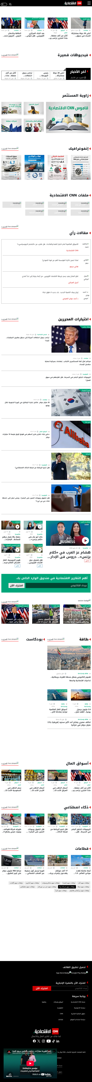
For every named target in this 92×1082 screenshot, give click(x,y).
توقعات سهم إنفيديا (69, 883)
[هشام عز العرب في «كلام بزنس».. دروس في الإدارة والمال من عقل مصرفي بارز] (68, 533)
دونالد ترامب (63, 19)
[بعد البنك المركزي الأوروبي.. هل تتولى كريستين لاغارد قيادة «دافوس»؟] (34, 23)
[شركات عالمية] (11, 125)
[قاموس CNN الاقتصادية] (68, 117)
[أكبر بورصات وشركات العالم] (11, 108)
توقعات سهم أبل (83, 883)
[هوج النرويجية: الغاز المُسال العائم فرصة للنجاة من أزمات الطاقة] (10, 548)
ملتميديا (85, 548)
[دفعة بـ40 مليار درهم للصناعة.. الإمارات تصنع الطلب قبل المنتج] (10, 525)
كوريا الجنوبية (86, 390)
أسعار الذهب (63, 771)
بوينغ (65, 856)
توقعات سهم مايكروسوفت (51, 883)
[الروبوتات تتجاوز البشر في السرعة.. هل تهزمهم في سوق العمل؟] (81, 819)
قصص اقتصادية (42, 334)
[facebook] (34, 1041)
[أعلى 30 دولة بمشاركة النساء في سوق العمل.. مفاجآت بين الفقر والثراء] (81, 23)
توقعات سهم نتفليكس (27, 887)
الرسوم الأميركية (23, 606)
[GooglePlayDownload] (79, 973)
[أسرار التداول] (34, 108)
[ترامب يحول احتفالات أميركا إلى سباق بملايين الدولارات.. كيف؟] (71, 339)
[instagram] (43, 1041)
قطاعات (85, 30)
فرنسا (40, 545)
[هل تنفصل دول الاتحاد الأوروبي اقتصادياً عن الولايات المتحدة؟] (33, 548)
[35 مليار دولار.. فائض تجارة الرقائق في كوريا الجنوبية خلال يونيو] (71, 402)
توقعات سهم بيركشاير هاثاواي (79, 890)
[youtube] (49, 1041)
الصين (88, 815)
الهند (88, 691)
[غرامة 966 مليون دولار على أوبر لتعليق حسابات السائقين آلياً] (11, 860)
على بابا (87, 422)
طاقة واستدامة (83, 673)
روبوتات (88, 486)
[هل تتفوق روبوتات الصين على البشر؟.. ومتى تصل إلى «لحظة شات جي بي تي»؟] (71, 498)
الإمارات (17, 522)
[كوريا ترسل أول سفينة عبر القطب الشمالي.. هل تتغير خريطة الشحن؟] (34, 860)
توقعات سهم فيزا (61, 890)
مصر (40, 522)
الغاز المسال (63, 691)
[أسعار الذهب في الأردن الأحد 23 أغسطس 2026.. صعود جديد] (34, 775)
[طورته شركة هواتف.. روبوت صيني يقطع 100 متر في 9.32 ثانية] (11, 819)
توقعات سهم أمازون (32, 883)
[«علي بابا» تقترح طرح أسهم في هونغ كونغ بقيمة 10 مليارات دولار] (71, 434)
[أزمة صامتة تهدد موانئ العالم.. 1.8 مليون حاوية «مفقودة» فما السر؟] (81, 860)
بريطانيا (87, 856)
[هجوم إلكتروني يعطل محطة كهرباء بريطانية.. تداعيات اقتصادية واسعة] (69, 658)
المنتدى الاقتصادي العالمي (38, 19)
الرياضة (88, 454)
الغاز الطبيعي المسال (13, 545)
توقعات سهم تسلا (83, 887)
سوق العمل (86, 19)
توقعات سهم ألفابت (16, 883)
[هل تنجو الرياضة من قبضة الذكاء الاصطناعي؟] (71, 466)
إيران (88, 647)
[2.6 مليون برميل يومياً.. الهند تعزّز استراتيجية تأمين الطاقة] (81, 694)
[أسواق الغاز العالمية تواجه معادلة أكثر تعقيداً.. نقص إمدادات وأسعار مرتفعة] (57, 694)
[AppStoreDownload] (63, 973)
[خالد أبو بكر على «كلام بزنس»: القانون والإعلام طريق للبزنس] (33, 525)
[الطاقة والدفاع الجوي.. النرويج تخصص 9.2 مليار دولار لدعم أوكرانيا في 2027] (11, 23)
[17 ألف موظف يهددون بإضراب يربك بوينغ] (58, 860)
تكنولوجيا (85, 374)
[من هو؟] (34, 125)
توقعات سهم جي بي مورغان (47, 887)
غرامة (19, 856)
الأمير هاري (86, 606)
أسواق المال (43, 431)
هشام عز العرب (85, 522)
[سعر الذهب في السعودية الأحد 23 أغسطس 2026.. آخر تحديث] (11, 775)
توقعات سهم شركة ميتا (67, 887)
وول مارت (56, 606)
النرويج (19, 19)
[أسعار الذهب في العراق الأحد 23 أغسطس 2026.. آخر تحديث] (58, 775)
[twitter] (57, 1041)
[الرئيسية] (72, 3)
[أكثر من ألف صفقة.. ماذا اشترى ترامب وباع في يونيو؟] (58, 23)
